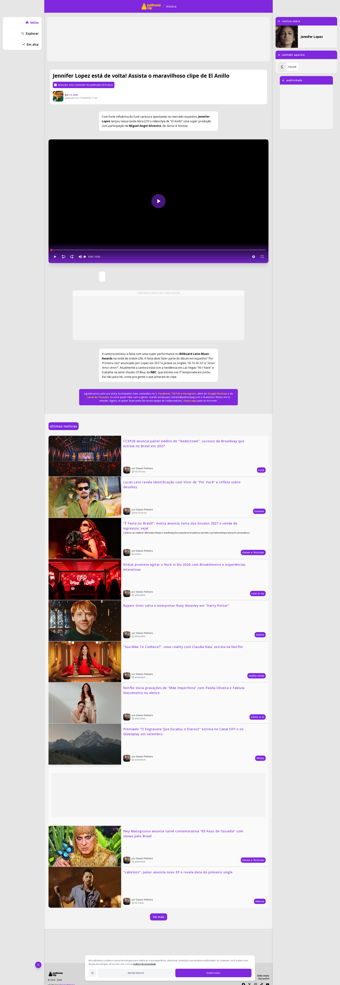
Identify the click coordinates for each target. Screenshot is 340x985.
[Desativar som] (80, 256)
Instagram (189, 393)
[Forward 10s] (71, 256)
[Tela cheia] (262, 256)
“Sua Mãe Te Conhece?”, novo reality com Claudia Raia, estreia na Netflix (183, 647)
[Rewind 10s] (63, 256)
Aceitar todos (213, 972)
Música (171, 6)
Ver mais (158, 917)
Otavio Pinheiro (144, 468)
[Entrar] (38, 965)
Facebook (164, 393)
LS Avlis (73, 94)
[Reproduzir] (158, 201)
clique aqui (190, 400)
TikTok (175, 393)
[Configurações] (253, 256)
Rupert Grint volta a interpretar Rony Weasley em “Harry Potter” (176, 605)
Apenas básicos (136, 972)
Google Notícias (217, 393)
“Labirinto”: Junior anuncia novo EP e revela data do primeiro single (178, 872)
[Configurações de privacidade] (92, 973)
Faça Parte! (263, 978)
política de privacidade (144, 964)
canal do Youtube (98, 397)
